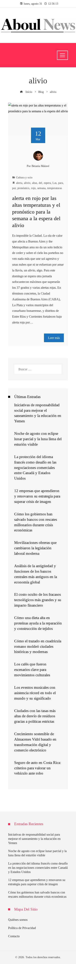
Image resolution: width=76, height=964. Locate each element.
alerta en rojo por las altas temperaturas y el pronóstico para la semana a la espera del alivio (36, 211)
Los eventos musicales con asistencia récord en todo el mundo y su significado (35, 692)
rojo (33, 188)
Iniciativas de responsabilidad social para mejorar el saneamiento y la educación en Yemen (34, 839)
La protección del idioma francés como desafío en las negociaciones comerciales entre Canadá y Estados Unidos (35, 468)
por (14, 188)
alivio (27, 182)
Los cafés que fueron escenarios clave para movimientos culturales (32, 669)
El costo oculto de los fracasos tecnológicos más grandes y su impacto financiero (37, 599)
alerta (19, 182)
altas (34, 182)
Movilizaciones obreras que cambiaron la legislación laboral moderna (35, 548)
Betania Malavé (40, 166)
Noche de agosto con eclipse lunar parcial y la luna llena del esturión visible (38, 438)
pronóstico (23, 188)
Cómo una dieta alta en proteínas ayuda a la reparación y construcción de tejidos (38, 623)
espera (47, 182)
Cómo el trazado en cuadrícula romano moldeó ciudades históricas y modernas (37, 646)
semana (41, 188)
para (60, 182)
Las (54, 182)
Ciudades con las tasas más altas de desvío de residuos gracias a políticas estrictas (35, 716)
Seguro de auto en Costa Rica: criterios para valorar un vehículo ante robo (37, 768)
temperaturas (54, 188)
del (40, 182)
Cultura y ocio (24, 177)
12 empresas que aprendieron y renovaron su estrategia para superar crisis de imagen (37, 496)
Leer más (54, 338)
